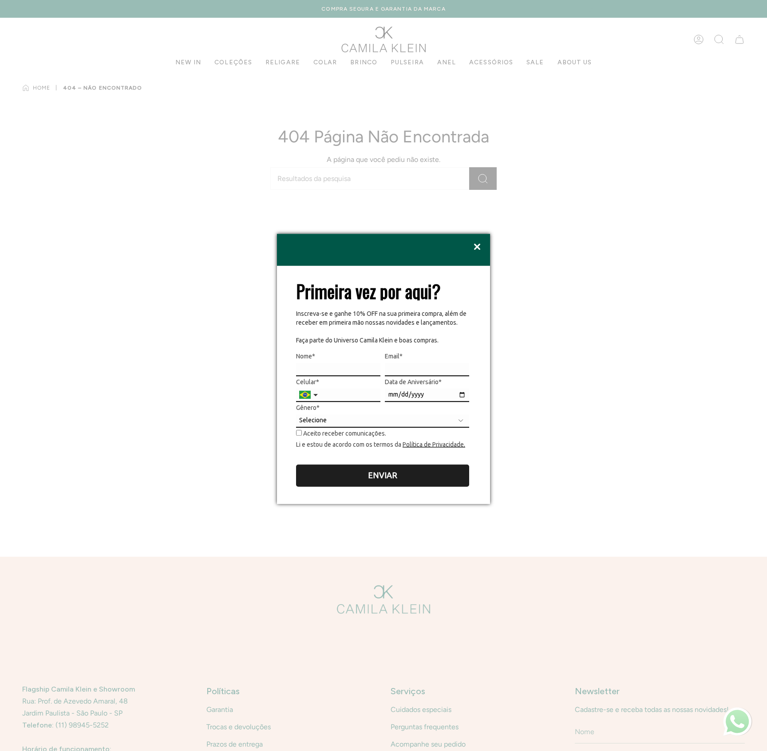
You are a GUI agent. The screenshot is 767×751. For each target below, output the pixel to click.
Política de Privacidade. (434, 444)
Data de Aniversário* (413, 381)
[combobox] (309, 395)
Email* (394, 356)
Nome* (305, 356)
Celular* (307, 381)
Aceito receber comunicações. (344, 433)
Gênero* (308, 407)
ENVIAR (382, 475)
